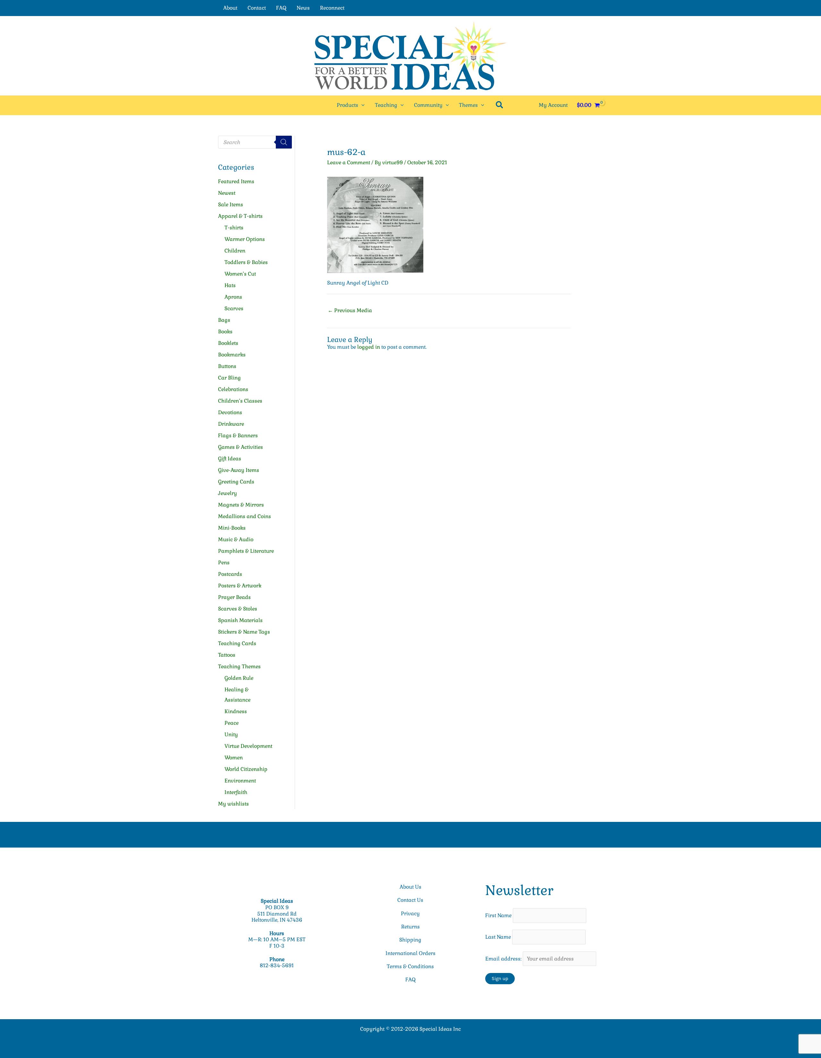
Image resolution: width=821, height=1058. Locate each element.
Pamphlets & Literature (246, 551)
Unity (231, 734)
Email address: (504, 958)
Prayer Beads (234, 597)
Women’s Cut (240, 273)
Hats (230, 285)
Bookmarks (232, 354)
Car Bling (229, 377)
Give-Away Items (238, 470)
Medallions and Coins (244, 516)
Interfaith (235, 792)
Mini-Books (232, 528)
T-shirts (233, 227)
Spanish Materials (240, 620)
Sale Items (230, 204)
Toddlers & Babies (246, 262)
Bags (224, 320)
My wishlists (233, 803)
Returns (410, 926)
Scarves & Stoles (237, 608)
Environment (240, 780)
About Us (410, 886)
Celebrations (233, 389)
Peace (231, 723)
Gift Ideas (229, 458)
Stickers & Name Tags (244, 631)
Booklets (228, 343)
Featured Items (236, 181)
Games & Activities (240, 447)
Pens (224, 562)
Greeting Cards (236, 481)
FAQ (281, 7)
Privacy (410, 913)
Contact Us (410, 900)
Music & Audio (235, 539)
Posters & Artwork (239, 585)
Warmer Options (244, 239)
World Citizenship (245, 769)
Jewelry (227, 493)
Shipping (410, 939)
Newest (226, 193)
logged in (368, 347)
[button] (361, 105)
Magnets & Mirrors (241, 504)
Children (234, 250)
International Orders (410, 953)
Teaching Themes (239, 666)
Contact (257, 7)
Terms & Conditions (410, 966)
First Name (498, 915)
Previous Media (350, 310)
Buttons (227, 366)
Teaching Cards (237, 643)
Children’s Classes (240, 400)
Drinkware (231, 424)
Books (225, 331)
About (230, 7)
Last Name (498, 937)
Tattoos (226, 655)
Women (233, 757)
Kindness (235, 711)
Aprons (233, 297)
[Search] (284, 142)
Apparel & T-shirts (240, 216)
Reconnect (332, 7)
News (303, 7)
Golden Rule (238, 678)
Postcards (230, 574)
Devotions (230, 412)
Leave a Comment (348, 162)
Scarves (233, 308)
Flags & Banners (238, 435)
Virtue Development (248, 746)
